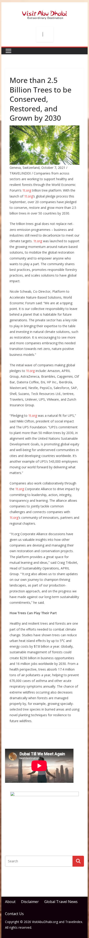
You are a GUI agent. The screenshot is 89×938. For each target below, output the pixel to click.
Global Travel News (61, 901)
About (10, 901)
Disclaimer (30, 901)
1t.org (26, 190)
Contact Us (14, 913)
